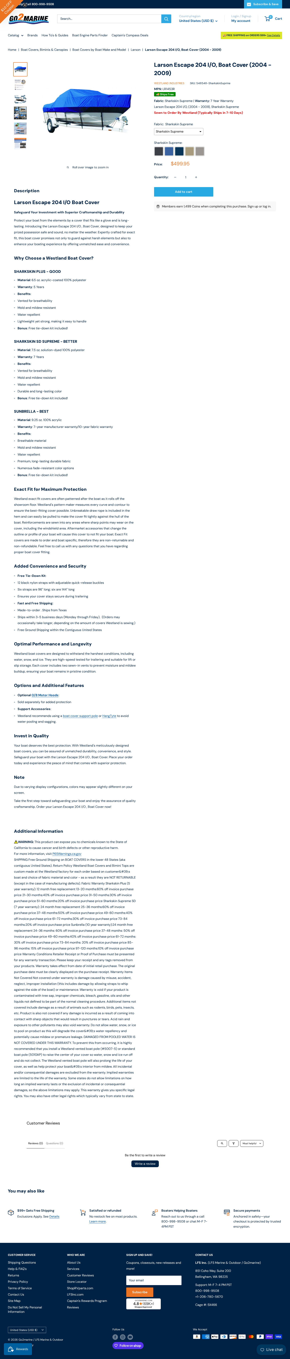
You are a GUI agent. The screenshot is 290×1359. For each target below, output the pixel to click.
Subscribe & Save (266, 4)
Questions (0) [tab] (54, 1143)
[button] (12, 12)
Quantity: (161, 177)
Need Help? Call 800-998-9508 (31, 4)
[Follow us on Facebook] (115, 1337)
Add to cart (183, 192)
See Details (273, 35)
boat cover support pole (80, 716)
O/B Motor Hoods (45, 695)
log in (266, 206)
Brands (32, 35)
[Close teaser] (25, 5)
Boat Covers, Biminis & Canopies (44, 50)
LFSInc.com (75, 1294)
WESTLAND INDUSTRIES (169, 83)
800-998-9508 (207, 1291)
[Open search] (222, 1143)
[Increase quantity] (196, 177)
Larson (135, 50)
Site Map (14, 1301)
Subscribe (139, 1292)
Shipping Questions (22, 1262)
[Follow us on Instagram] (122, 1337)
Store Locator (77, 1282)
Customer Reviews (80, 1275)
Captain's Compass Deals (130, 35)
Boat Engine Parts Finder (90, 35)
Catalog (13, 35)
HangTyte (109, 716)
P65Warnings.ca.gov (66, 854)
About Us (73, 1262)
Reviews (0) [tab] (35, 1143)
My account (240, 21)
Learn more (97, 1221)
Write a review (145, 1164)
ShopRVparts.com (80, 1288)
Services (73, 1269)
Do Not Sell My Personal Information (25, 1309)
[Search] (166, 18)
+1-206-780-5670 (209, 1297)
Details (54, 1216)
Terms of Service (20, 1288)
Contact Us (16, 1294)
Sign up (253, 206)
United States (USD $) (23, 1330)
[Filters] (234, 1143)
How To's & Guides (55, 35)
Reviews (73, 1307)
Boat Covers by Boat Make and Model (99, 50)
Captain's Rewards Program (87, 1301)
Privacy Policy (18, 1282)
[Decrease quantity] (175, 177)
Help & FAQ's (17, 1269)
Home (12, 50)
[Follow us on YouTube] (130, 1337)
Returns (13, 1275)
